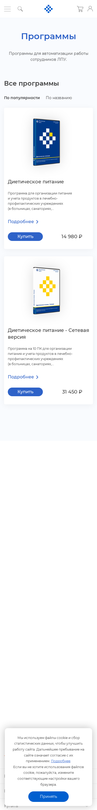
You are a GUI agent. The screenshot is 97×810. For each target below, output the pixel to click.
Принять (48, 796)
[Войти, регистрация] (90, 8)
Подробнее (60, 761)
